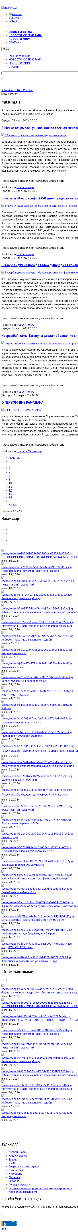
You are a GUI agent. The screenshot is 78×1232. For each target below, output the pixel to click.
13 (10, 494)
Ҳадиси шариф (18, 1155)
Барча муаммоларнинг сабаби (20, 823)
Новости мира (25, 187)
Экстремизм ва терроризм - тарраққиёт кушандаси (40, 1188)
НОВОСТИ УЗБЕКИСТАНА (25, 59)
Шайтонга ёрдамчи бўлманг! (19, 779)
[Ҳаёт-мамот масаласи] (37, 691)
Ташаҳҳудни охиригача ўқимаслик (22, 864)
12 (10, 490)
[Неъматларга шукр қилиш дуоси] (37, 718)
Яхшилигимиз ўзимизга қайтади (20, 598)
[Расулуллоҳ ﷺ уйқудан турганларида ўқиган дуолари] (36, 789)
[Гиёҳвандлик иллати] (37, 649)
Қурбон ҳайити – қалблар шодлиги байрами (28, 933)
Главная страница (19, 56)
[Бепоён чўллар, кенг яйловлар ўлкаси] (37, 677)
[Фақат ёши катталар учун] (36, 806)
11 (10, 486)
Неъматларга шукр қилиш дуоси (21, 722)
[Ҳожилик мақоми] (37, 663)
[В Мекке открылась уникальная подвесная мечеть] (34, 135)
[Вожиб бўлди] (37, 833)
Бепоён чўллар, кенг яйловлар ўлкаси (24, 681)
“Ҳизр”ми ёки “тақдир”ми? (17, 584)
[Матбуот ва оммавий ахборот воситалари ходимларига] (37, 622)
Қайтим (6, 708)
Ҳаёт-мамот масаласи (15, 694)
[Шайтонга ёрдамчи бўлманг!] (37, 776)
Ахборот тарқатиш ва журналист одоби (26, 639)
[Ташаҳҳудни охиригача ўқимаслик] (37, 861)
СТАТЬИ (14, 66)
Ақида (13, 1159)
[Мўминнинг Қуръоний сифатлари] (36, 732)
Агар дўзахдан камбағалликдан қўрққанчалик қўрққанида (37, 766)
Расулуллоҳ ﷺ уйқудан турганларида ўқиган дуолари (34, 794)
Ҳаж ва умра (16, 1170)
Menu (6, 49)
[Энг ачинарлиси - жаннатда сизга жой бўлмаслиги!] (37, 916)
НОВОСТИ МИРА (19, 63)
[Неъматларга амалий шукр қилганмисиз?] (36, 847)
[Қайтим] (36, 704)
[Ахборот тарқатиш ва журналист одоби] (37, 636)
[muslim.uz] (9, 7)
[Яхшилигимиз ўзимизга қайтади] (36, 594)
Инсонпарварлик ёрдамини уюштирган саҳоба (30, 570)
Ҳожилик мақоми (12, 667)
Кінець (13, 504)
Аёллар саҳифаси (19, 1184)
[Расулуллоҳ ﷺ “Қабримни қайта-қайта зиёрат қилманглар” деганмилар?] (37, 746)
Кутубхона (15, 1173)
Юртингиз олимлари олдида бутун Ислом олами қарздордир (39, 906)
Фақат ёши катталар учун (17, 809)
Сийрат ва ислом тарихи (24, 1166)
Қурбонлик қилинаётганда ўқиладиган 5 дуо (29, 961)
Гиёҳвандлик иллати (13, 653)
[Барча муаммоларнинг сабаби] (36, 820)
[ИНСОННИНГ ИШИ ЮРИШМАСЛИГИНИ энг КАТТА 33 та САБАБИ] (37, 553)
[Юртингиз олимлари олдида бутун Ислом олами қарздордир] (37, 902)
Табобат (14, 1181)
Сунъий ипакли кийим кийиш (18, 892)
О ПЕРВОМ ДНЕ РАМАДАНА (22, 402)
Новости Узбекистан (29, 451)
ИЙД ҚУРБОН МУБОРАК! (17, 947)
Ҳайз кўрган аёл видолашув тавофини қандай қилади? (35, 878)
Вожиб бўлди (9, 837)
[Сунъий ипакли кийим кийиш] (36, 888)
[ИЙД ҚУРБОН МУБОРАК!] (36, 943)
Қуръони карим (18, 1152)
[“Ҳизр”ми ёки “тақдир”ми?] (37, 581)
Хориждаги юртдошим (23, 1191)
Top (3, 1229)
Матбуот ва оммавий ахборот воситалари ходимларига (36, 625)
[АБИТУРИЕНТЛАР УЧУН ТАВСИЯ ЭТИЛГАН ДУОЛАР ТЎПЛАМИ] (36, 1016)
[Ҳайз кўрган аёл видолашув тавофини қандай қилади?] (36, 875)
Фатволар (15, 1177)
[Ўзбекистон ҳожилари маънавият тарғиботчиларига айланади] (37, 608)
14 (10, 497)
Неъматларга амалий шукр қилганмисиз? (26, 851)
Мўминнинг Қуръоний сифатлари (21, 736)
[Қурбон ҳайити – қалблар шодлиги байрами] (36, 930)
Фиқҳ (12, 1162)
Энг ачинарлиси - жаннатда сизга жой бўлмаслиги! (32, 919)
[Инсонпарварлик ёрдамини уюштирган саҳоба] (36, 567)
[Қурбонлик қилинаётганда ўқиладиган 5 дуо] (36, 957)
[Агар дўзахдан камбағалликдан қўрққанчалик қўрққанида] (37, 762)
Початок (14, 457)
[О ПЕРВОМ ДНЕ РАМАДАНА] (21, 410)
